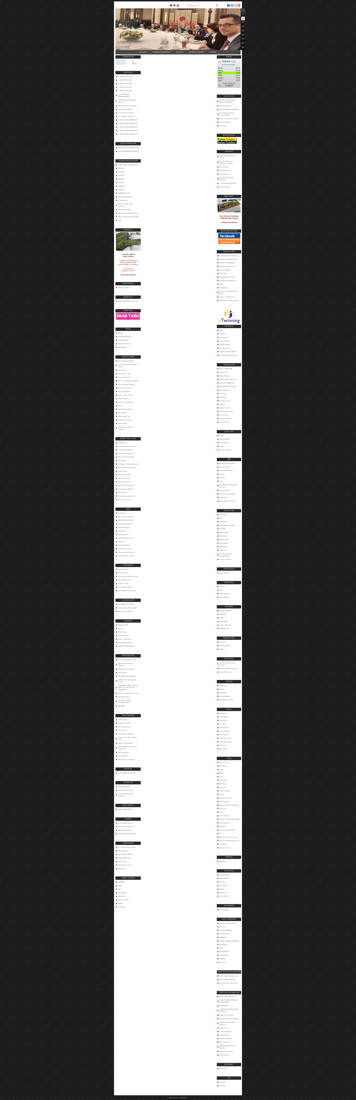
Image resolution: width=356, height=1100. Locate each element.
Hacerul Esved (223, 442)
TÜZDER (222, 529)
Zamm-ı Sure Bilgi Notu (126, 453)
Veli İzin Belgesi (123, 752)
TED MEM (222, 514)
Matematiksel (223, 546)
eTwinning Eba (224, 337)
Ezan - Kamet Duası (124, 474)
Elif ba (120, 405)
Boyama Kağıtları (224, 270)
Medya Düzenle (224, 597)
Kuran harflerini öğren (125, 409)
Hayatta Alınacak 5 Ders (126, 790)
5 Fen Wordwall (224, 896)
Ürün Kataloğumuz (225, 170)
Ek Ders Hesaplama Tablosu (127, 660)
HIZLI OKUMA (123, 900)
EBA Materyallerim (124, 287)
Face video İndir (224, 422)
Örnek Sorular (122, 200)
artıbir (221, 812)
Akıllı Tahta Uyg (224, 823)
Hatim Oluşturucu (123, 398)
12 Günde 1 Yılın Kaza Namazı (128, 464)
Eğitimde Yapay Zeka (226, 1051)
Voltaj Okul (222, 844)
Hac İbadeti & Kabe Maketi (127, 590)
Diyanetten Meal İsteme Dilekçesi (125, 664)
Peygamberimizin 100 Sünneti (228, 255)
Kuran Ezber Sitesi (124, 377)
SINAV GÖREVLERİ (125, 809)
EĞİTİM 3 (121, 175)
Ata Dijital (222, 826)
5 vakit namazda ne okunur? (127, 446)
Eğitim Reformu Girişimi (227, 525)
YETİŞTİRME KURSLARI (126, 773)
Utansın (221, 474)
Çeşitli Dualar (122, 471)
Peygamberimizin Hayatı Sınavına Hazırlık (227, 114)
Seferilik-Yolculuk (124, 478)
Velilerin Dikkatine (225, 106)
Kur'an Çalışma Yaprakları (126, 384)
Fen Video (222, 882)
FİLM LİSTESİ (224, 573)
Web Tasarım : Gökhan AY (178, 1097)
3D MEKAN (223, 944)
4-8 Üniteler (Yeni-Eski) (126, 113)
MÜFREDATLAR (123, 193)
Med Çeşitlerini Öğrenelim (227, 979)
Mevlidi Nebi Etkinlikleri (227, 263)
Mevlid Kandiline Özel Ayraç (228, 668)
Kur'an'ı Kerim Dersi (124, 388)
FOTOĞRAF (122, 893)
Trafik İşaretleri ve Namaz (126, 556)
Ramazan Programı (225, 450)
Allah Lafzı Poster (124, 527)
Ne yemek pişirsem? (225, 1031)
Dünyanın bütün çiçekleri (227, 494)
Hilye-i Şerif (223, 273)
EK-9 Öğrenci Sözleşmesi (126, 759)
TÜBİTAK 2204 (224, 628)
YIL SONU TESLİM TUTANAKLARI (124, 701)
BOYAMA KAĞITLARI (126, 520)
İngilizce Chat (223, 1028)
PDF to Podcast (224, 1042)
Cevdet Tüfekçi (224, 727)
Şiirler (221, 284)
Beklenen (222, 477)
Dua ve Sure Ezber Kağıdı (126, 457)
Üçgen (221, 776)
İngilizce (222, 889)
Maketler (222, 689)
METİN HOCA (224, 1006)
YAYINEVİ (179, 52)
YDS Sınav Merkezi (225, 1038)
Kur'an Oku (122, 370)
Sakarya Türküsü (224, 467)
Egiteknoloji (223, 536)
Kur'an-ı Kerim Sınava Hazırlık (229, 118)
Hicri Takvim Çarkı (124, 580)
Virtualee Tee (223, 372)
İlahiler (221, 435)
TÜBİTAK (222, 614)
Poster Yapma (122, 632)
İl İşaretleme (223, 550)
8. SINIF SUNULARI (125, 91)
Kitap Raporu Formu (124, 865)
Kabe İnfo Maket (123, 569)
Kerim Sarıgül (223, 543)
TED (220, 518)
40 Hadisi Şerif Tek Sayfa (227, 277)
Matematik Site (224, 878)
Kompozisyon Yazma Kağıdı (127, 608)
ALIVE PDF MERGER (226, 383)
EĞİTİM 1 (121, 168)
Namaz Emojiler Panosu (126, 538)
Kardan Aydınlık (224, 439)
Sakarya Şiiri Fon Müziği (227, 501)
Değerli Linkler (224, 539)
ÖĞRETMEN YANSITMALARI (128, 165)
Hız (220, 833)
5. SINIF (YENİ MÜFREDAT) (128, 123)
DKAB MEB (122, 347)
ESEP (221, 330)
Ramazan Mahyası (124, 545)
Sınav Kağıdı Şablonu (125, 642)
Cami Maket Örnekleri (125, 587)
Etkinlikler (222, 861)
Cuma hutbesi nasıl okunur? (127, 496)
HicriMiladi (222, 397)
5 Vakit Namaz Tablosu (125, 450)
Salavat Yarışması (224, 122)
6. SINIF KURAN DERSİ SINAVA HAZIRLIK (227, 101)
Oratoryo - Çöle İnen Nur (227, 297)
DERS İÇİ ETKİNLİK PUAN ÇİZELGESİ (127, 748)
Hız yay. (221, 794)
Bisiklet (120, 903)
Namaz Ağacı (122, 460)
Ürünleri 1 (227, 139)
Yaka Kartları (223, 288)
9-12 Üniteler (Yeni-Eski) (126, 116)
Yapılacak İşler (123, 719)
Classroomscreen (123, 635)
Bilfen (221, 773)
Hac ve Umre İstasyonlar (126, 517)
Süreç (120, 220)
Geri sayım (222, 1085)
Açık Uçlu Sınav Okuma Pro (228, 983)
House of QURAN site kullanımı (128, 381)
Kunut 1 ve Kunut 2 (124, 499)
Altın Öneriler (122, 672)
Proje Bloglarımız (224, 348)
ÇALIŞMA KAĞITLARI (126, 604)
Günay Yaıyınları (224, 791)
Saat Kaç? (222, 1082)
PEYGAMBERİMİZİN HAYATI (128, 151)
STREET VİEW (224, 934)
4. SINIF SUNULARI (125, 76)
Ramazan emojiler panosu (126, 552)
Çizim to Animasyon (124, 639)
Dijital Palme (223, 780)
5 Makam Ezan (123, 442)
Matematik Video (224, 875)
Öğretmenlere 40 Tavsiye (126, 669)
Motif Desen (223, 745)
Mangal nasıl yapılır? (125, 830)
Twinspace (222, 334)
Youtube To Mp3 (224, 408)
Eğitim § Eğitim (224, 532)
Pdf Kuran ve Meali (124, 373)
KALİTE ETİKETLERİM (227, 351)
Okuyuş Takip (122, 423)
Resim (221, 590)
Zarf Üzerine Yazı (224, 174)
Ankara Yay (223, 808)
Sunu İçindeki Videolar (125, 823)
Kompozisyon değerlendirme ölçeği (127, 738)
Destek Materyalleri (124, 209)
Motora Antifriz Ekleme (125, 826)
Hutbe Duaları (122, 492)
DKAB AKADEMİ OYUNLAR (128, 301)
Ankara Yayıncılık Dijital (227, 830)
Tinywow (222, 404)
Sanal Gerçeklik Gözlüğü (227, 923)
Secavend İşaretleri (124, 391)
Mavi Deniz (223, 766)
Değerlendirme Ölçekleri (126, 734)
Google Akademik (225, 625)
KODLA (221, 649)
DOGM (120, 333)
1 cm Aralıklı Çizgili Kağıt (227, 183)
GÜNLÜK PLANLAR (125, 109)
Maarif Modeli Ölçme (125, 197)
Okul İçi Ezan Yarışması (126, 485)
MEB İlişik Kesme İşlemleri (127, 676)
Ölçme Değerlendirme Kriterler (128, 213)
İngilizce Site (223, 892)
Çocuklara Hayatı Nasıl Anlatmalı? (125, 795)
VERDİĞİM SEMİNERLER (161, 52)
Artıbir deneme (224, 815)
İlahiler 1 (222, 446)
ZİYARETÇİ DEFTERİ (196, 52)
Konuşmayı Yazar (224, 401)
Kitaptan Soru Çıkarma (226, 1015)
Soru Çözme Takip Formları (127, 847)
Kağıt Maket (223, 692)
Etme (220, 481)
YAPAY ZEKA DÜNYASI (227, 996)
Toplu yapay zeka (224, 593)
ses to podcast (223, 415)
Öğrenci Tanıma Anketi (125, 743)
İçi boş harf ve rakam (125, 548)
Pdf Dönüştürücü (224, 390)
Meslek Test (122, 868)
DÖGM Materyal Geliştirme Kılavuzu (127, 101)
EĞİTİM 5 (121, 182)
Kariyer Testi (122, 861)
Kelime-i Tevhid (123, 583)
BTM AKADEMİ (224, 645)
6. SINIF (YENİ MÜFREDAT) (128, 127)
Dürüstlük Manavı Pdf (125, 524)
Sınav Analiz (122, 730)
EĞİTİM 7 (121, 190)
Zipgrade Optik (123, 625)
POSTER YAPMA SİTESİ (126, 646)
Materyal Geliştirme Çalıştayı (127, 106)
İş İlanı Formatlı (123, 534)
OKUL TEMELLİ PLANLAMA (128, 217)
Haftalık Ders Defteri (124, 723)
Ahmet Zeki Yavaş (225, 738)
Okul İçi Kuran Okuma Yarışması (125, 428)
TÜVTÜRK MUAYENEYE (127, 834)
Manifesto (121, 541)
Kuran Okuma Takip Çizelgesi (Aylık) (127, 365)
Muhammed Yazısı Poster (227, 266)
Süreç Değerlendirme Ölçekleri (229, 1018)
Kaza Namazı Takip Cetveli (126, 467)
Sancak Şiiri (223, 497)
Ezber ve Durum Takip (125, 395)
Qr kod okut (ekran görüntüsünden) (225, 555)
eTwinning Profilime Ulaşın (228, 355)
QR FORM (121, 706)
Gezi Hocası (223, 962)
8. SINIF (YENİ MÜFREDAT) (128, 134)
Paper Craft (222, 685)
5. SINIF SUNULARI (125, 80)
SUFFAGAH (223, 522)
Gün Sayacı (222, 393)
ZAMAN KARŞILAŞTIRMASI (229, 941)
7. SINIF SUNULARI (125, 87)
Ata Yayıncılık (223, 762)
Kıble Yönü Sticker (124, 482)
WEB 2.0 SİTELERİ (225, 368)
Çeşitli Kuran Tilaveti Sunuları (228, 300)
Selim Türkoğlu (224, 731)
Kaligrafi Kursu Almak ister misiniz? (228, 157)
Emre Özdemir (223, 734)
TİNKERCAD (223, 955)
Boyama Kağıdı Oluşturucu (228, 379)
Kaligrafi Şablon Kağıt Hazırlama (226, 179)
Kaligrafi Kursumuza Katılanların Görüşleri (226, 162)
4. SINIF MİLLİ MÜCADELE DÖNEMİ (228, 1010)
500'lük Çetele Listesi (125, 420)
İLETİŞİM (212, 52)
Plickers (120, 628)
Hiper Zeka (222, 787)
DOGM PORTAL (123, 340)
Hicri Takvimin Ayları (125, 611)
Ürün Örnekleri (224, 167)
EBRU (120, 885)
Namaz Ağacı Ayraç (225, 672)
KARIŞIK (222, 959)
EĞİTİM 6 (121, 186)
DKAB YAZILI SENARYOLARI (128, 147)
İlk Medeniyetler (224, 1035)
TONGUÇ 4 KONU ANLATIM (229, 819)
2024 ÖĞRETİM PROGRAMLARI (123, 95)
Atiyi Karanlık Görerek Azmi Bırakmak (228, 486)
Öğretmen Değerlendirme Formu (128, 693)
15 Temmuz (122, 513)
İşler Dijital (222, 784)
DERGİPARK (223, 621)
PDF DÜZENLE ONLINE (227, 386)
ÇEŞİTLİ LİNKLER (225, 611)
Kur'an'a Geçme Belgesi (125, 402)
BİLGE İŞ (222, 642)
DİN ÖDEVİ (223, 1068)
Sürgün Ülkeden (224, 490)
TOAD (221, 618)
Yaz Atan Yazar (123, 573)
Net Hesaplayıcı (123, 851)
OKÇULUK (122, 896)
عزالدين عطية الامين (225, 742)
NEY (119, 889)
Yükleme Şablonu (225, 344)
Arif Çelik (222, 724)
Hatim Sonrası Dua (124, 416)
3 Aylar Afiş (122, 531)
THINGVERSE (224, 951)
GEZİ (221, 948)
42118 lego (121, 907)
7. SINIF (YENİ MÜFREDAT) (128, 130)
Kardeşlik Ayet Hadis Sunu (227, 280)
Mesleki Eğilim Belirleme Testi (229, 976)
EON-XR (222, 927)
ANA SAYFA (143, 52)
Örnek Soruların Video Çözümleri (125, 205)
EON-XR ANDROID (225, 930)
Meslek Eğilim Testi (124, 858)
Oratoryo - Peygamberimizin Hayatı (228, 292)
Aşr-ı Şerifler (122, 413)
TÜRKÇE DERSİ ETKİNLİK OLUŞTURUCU (228, 1001)
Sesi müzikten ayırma (226, 411)
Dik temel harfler (224, 187)
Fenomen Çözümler (225, 798)
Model (221, 769)
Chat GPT (222, 586)
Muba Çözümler (224, 801)
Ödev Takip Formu (124, 727)
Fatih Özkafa (223, 720)
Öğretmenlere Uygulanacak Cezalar (127, 681)
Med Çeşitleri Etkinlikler (126, 361)
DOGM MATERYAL (124, 336)
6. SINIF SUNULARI (125, 83)
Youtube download (225, 559)
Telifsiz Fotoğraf (224, 376)
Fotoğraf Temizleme (225, 418)
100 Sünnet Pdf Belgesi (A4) (228, 259)
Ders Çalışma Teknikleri (125, 854)
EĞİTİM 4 (121, 179)
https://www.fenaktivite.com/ (228, 837)
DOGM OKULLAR (124, 343)
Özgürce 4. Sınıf (224, 848)
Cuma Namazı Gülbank (125, 489)
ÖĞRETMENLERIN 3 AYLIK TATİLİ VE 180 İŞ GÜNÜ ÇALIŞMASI (128, 688)
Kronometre (223, 126)
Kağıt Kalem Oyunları (226, 700)
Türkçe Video (223, 885)
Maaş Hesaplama (123, 697)
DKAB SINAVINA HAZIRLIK (229, 109)
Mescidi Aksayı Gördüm (227, 463)
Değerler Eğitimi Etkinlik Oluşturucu (227, 1023)
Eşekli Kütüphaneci (124, 786)
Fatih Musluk (223, 713)
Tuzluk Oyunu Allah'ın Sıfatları (128, 576)
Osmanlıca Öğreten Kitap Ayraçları (227, 664)
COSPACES (223, 937)
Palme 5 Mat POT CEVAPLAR (229, 805)
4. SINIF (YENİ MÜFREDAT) (128, 120)
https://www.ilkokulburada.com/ (229, 840)
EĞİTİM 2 (121, 172)
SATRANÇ (121, 882)
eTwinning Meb (224, 341)
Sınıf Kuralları (122, 756)
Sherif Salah (223, 749)
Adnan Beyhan (224, 717)
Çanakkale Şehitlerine (226, 470)
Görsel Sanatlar (224, 1055)
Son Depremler (224, 909)
